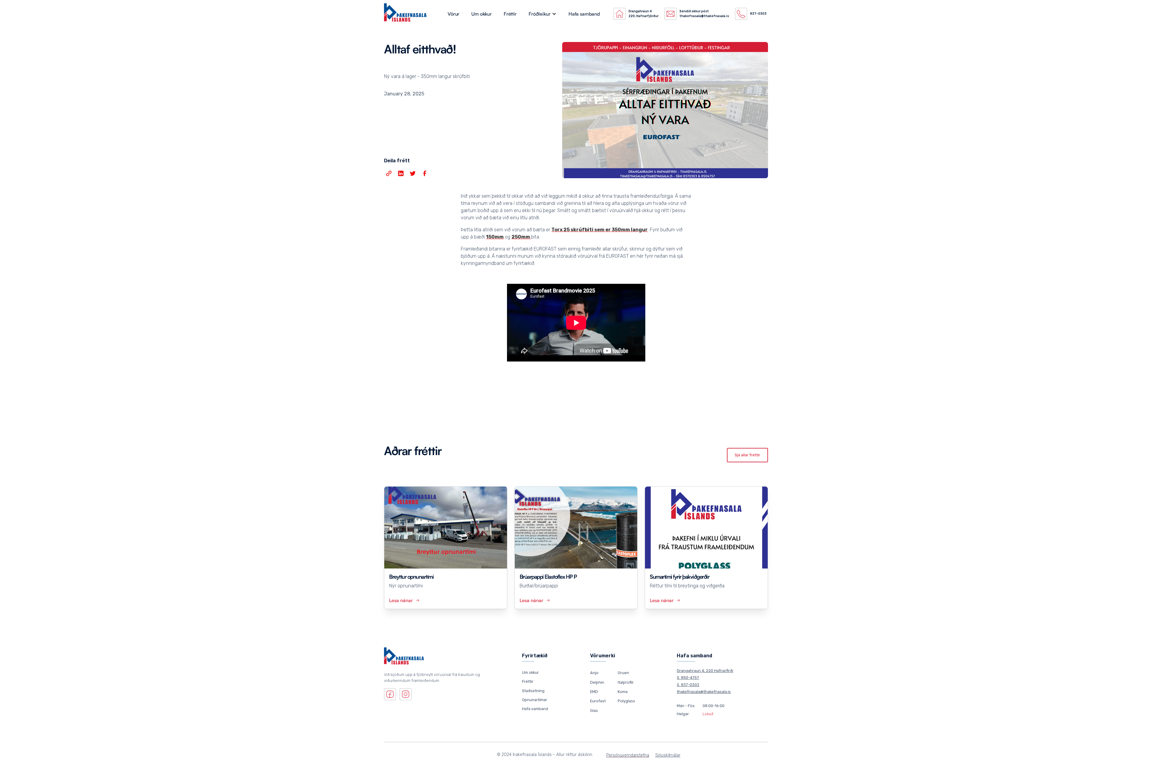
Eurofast (598, 701)
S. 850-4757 (688, 677)
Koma (623, 691)
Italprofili (625, 682)
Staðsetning (533, 690)
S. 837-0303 (688, 684)
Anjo (594, 672)
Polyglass (626, 701)
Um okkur (481, 14)
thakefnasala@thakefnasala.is (704, 691)
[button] (542, 13)
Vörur (453, 14)
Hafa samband (584, 14)
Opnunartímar (534, 700)
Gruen (623, 672)
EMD (594, 691)
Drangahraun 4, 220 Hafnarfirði (705, 670)
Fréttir (510, 14)
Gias (594, 710)
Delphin (597, 682)
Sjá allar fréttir (747, 455)
